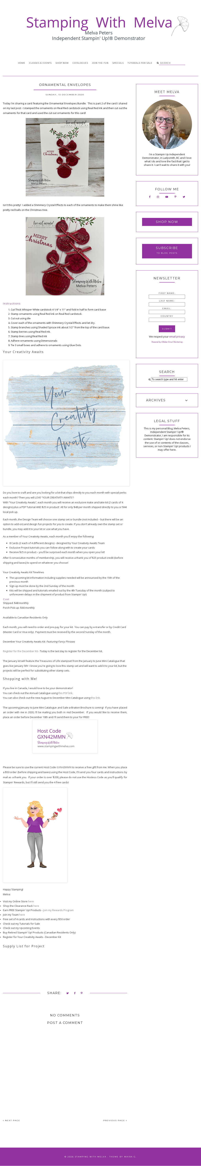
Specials (118, 63)
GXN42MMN (64, 767)
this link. (95, 697)
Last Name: (167, 301)
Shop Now (62, 63)
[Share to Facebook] (75, 993)
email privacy (177, 336)
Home (21, 63)
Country (167, 316)
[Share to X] (67, 993)
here (31, 901)
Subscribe (167, 248)
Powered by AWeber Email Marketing (167, 342)
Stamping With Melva (90, 1156)
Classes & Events (40, 63)
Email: (167, 308)
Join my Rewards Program (58, 910)
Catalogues (80, 63)
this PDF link (65, 693)
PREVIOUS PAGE (114, 1120)
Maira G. (130, 1156)
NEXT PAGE (12, 1120)
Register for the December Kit (20, 651)
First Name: (167, 293)
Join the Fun (100, 63)
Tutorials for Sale (140, 63)
